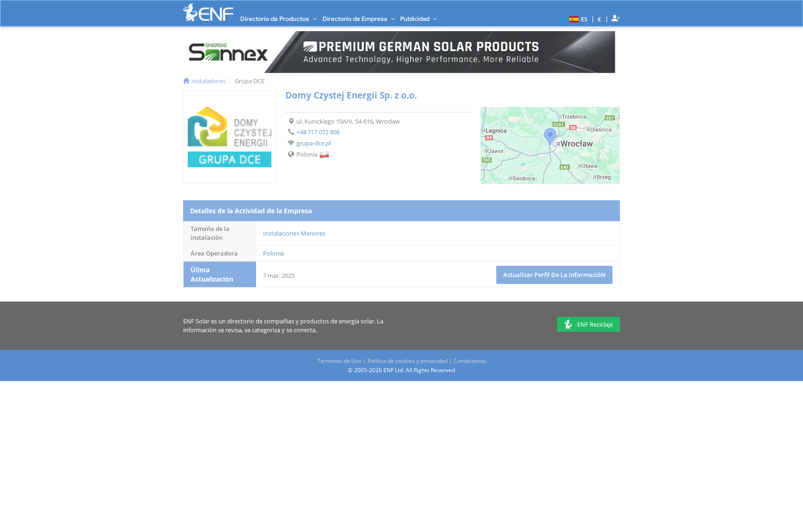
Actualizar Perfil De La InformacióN (554, 274)
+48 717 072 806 (318, 132)
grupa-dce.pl (313, 143)
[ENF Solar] (208, 12)
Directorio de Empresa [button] (355, 18)
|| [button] (599, 18)
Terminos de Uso (339, 361)
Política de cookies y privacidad (408, 361)
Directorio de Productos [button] (275, 18)
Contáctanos (470, 361)
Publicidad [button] (415, 18)
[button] (577, 18)
